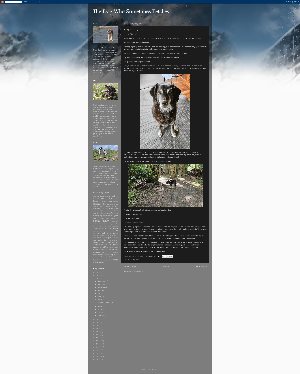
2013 (97, 350)
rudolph (101, 242)
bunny (101, 206)
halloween (114, 218)
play (111, 235)
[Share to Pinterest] (172, 256)
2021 (97, 325)
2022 (97, 322)
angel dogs (101, 196)
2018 (97, 335)
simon (95, 247)
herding (95, 223)
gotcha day (104, 218)
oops (98, 233)
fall (112, 213)
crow (98, 211)
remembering (114, 240)
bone (109, 204)
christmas (105, 208)
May (99, 300)
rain (94, 240)
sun (104, 252)
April (99, 306)
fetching (96, 216)
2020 (97, 328)
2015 (97, 344)
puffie (110, 238)
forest (108, 216)
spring (95, 249)
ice (114, 223)
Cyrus (102, 211)
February (101, 312)
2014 (97, 347)
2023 (97, 319)
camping (107, 206)
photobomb (102, 235)
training (104, 257)
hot (105, 224)
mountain (101, 228)
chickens (96, 208)
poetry (116, 235)
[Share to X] (168, 256)
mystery (95, 231)
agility (94, 196)
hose (100, 224)
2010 (97, 359)
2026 (97, 272)
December (101, 281)
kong (104, 226)
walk (137, 259)
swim (109, 252)
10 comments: (150, 256)
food (104, 216)
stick (116, 249)
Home (166, 266)
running (108, 242)
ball (112, 198)
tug (113, 257)
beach (96, 201)
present (105, 237)
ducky (109, 213)
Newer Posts (130, 266)
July (99, 293)
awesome (108, 196)
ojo (117, 231)
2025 (97, 275)
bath (117, 198)
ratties (100, 240)
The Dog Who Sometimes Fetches (131, 11)
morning (95, 228)
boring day (114, 204)
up (115, 257)
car (113, 206)
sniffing (105, 247)
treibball (110, 257)
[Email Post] (159, 256)
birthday (115, 201)
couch (111, 208)
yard (102, 262)
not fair (109, 231)
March (100, 309)
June (99, 296)
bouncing (95, 206)
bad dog (115, 196)
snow (111, 247)
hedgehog (115, 221)
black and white (99, 204)
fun (112, 216)
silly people (113, 244)
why (101, 260)
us (117, 257)
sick (106, 244)
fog (101, 216)
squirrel (111, 249)
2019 (97, 332)
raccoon (116, 237)
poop (94, 237)
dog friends (98, 213)
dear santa (109, 211)
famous (116, 213)
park (103, 233)
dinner (116, 211)
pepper (95, 235)
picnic (108, 235)
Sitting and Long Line (133, 29)
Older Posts (201, 266)
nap (100, 231)
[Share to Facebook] (170, 256)
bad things (105, 198)
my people (113, 228)
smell (100, 247)
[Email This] (163, 256)
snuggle (116, 247)
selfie (101, 244)
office (113, 231)
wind (105, 260)
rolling (95, 242)
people (115, 233)
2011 (97, 356)
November (101, 284)
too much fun (106, 254)
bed (110, 201)
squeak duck (103, 249)
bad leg (132, 259)
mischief (115, 226)
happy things (101, 220)
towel (99, 257)
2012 (97, 353)
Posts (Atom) (138, 271)
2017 (97, 338)
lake (109, 226)
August (100, 290)
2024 (97, 278)
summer (96, 252)
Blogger (154, 369)
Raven (106, 240)
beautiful (104, 201)
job (101, 226)
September (102, 287)
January (101, 315)
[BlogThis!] (165, 256)
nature (104, 231)
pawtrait (109, 233)
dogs (104, 213)
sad (113, 242)
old (94, 233)
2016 (97, 341)
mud (106, 228)
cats (116, 206)
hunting (110, 223)
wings (110, 260)
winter (115, 260)
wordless (97, 262)
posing (99, 238)
